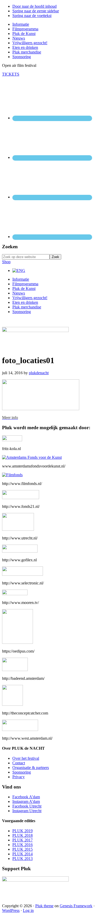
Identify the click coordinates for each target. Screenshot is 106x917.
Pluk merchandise (26, 307)
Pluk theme (44, 906)
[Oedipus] (17, 642)
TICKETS (10, 74)
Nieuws (18, 293)
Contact (18, 763)
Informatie (20, 279)
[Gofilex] (20, 551)
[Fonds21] (20, 498)
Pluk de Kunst (24, 288)
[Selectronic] (22, 574)
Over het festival (25, 758)
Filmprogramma (25, 284)
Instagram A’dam (26, 801)
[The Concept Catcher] (12, 704)
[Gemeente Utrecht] (18, 529)
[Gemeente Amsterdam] (20, 729)
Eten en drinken (25, 302)
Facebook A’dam (26, 797)
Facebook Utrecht (26, 806)
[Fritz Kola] (12, 440)
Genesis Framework (76, 906)
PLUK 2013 (22, 858)
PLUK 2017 (22, 840)
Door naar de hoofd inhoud (34, 6)
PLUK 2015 (22, 849)
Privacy (18, 777)
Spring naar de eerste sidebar (35, 11)
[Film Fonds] (12, 475)
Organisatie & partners (30, 767)
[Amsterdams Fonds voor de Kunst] (32, 457)
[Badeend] (15, 669)
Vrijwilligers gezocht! (29, 298)
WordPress (11, 910)
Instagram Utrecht (26, 811)
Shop (6, 262)
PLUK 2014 (22, 854)
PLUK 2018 (22, 835)
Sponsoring (21, 311)
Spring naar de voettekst (31, 15)
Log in (28, 910)
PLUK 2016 (22, 844)
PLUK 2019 (22, 831)
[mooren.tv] (15, 594)
